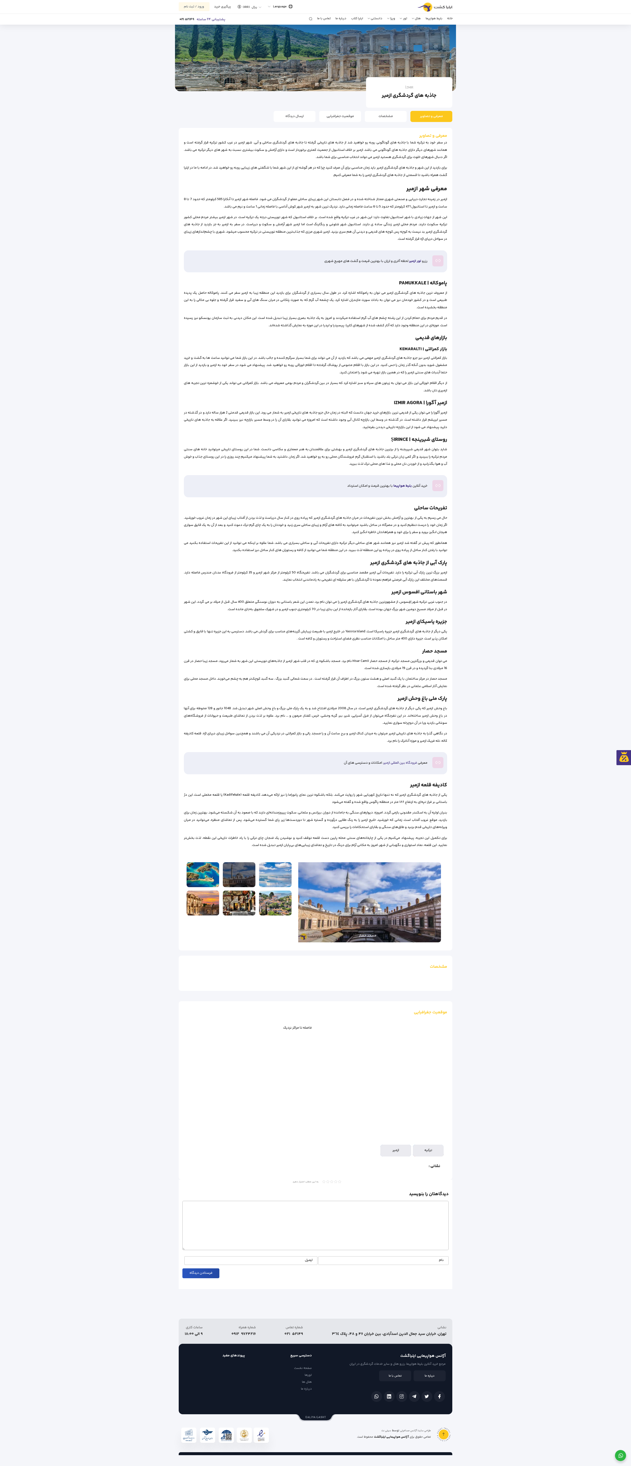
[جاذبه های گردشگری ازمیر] (275, 903)
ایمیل (309, 1260)
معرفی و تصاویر (431, 116)
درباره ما (340, 18)
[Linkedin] (389, 1396)
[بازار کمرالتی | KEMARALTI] (239, 903)
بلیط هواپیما (434, 18)
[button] (248, 6)
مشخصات (386, 116)
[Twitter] (426, 1396)
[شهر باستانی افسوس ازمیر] (203, 903)
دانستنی (376, 18)
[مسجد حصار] (239, 874)
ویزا (392, 18)
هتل (418, 18)
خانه (450, 18)
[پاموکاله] (275, 874)
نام (441, 1260)
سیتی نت (386, 1431)
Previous (439, 902)
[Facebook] (439, 1396)
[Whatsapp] (376, 1396)
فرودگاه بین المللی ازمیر (400, 763)
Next (304, 902)
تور (405, 18)
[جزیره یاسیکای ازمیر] (203, 874)
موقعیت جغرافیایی (340, 116)
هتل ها (307, 1382)
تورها (308, 1375)
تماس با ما (324, 18)
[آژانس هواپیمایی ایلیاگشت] (429, 9)
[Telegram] (414, 1396)
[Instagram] (401, 1396)
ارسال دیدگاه (294, 116)
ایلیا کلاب (357, 18)
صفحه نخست (303, 1368)
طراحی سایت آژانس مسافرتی (415, 1431)
